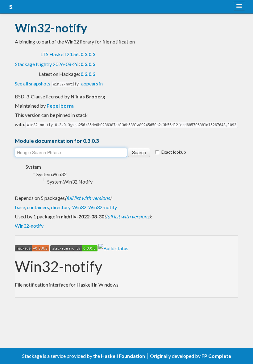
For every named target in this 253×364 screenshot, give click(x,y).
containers (38, 207)
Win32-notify (102, 207)
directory (60, 207)
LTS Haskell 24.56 (59, 54)
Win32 (79, 207)
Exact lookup (173, 152)
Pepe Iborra (60, 106)
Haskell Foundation (123, 356)
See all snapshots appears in (59, 83)
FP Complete (216, 356)
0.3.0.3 (88, 54)
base (20, 207)
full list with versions (88, 198)
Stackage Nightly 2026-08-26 (47, 64)
